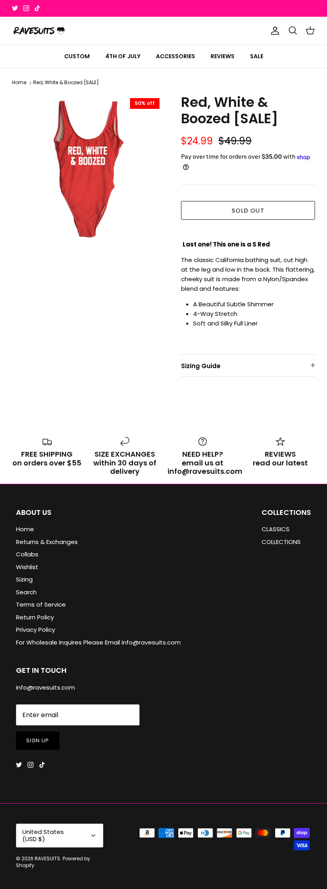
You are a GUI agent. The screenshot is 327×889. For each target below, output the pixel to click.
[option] (88, 170)
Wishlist (27, 567)
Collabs (27, 554)
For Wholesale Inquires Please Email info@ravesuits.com (98, 642)
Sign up (37, 740)
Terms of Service (41, 604)
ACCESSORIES (175, 56)
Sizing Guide (201, 366)
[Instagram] (26, 8)
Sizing (24, 579)
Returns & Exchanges (47, 542)
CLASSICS (276, 529)
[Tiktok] (37, 8)
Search (26, 592)
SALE (256, 56)
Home (19, 82)
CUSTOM (77, 56)
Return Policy (35, 617)
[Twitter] (15, 8)
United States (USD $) (43, 835)
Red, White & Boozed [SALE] (66, 82)
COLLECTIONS (281, 542)
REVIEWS (222, 56)
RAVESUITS (47, 858)
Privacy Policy (35, 629)
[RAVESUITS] (39, 31)
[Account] (273, 30)
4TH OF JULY (122, 56)
